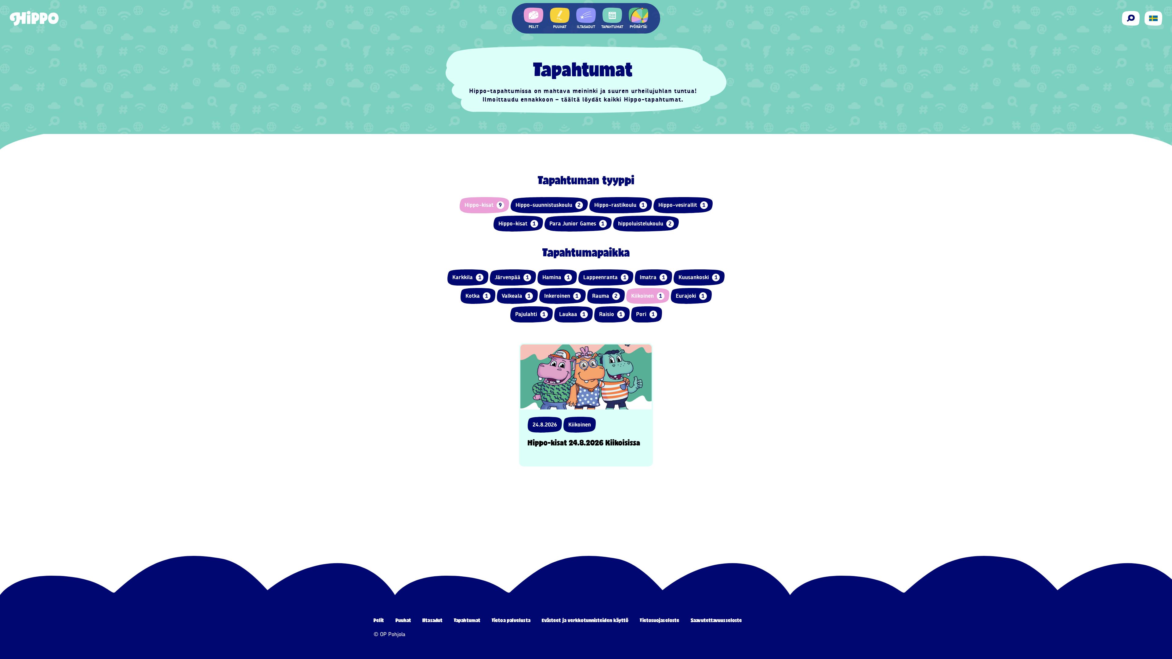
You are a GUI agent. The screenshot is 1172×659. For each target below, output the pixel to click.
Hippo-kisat (483, 205)
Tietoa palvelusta (511, 620)
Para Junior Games (577, 223)
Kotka (476, 296)
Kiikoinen (646, 296)
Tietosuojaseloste (659, 620)
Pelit (379, 620)
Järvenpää (512, 277)
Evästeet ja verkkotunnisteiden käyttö (585, 620)
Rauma (605, 296)
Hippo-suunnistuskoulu (548, 205)
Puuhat (403, 620)
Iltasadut (432, 620)
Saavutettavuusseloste (716, 620)
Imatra (652, 277)
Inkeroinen (561, 296)
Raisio (611, 314)
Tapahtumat (467, 620)
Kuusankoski (698, 277)
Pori (645, 314)
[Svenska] (1153, 18)
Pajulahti (530, 314)
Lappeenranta (604, 277)
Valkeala (516, 296)
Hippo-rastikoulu (619, 205)
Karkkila (466, 277)
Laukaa (572, 314)
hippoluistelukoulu (645, 223)
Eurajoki (690, 296)
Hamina (556, 277)
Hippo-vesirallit (682, 205)
